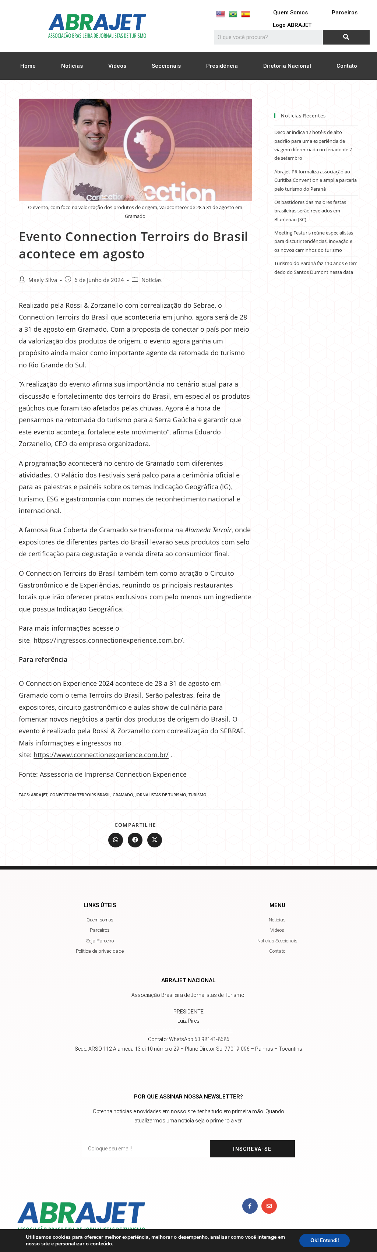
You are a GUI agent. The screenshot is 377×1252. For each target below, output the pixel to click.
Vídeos (117, 66)
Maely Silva (42, 279)
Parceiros (344, 12)
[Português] (233, 14)
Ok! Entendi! (324, 1240)
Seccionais (166, 66)
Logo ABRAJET (292, 25)
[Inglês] (220, 14)
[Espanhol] (245, 14)
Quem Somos (290, 12)
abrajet (39, 794)
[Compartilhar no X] (154, 840)
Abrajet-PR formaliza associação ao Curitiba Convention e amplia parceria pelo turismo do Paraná (315, 180)
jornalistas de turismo (160, 794)
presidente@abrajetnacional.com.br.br (188, 1030)
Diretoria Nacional (287, 66)
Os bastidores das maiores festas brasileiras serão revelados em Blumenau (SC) (310, 211)
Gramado (123, 794)
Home (28, 66)
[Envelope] (269, 1206)
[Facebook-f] (250, 1206)
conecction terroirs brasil (80, 794)
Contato (347, 66)
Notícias (72, 66)
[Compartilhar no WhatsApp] (115, 840)
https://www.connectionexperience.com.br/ (101, 754)
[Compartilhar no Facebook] (135, 840)
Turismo (197, 794)
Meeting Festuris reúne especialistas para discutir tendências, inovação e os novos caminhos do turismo (313, 241)
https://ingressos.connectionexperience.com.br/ (108, 640)
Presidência (222, 66)
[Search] (346, 37)
